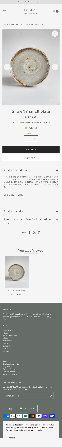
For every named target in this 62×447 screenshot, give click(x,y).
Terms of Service (10, 374)
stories (6, 348)
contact (6, 351)
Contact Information (11, 364)
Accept (12, 437)
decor (5, 343)
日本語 (9, 408)
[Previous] (7, 67)
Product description (16, 170)
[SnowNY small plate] (17, 272)
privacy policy (37, 430)
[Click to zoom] (55, 33)
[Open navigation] (4, 11)
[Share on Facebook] (29, 232)
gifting (5, 338)
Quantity (30, 133)
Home (5, 24)
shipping (26, 122)
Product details (13, 211)
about (5, 333)
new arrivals (8, 330)
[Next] (55, 67)
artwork (6, 346)
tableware (7, 340)
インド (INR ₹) (28, 408)
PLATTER (14, 24)
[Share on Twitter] (34, 232)
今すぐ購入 (31, 157)
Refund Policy (9, 371)
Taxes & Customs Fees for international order (28, 221)
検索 (5, 361)
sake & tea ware (10, 335)
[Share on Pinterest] (39, 232)
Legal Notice (8, 366)
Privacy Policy (9, 369)
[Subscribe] (49, 395)
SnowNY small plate (16, 290)
